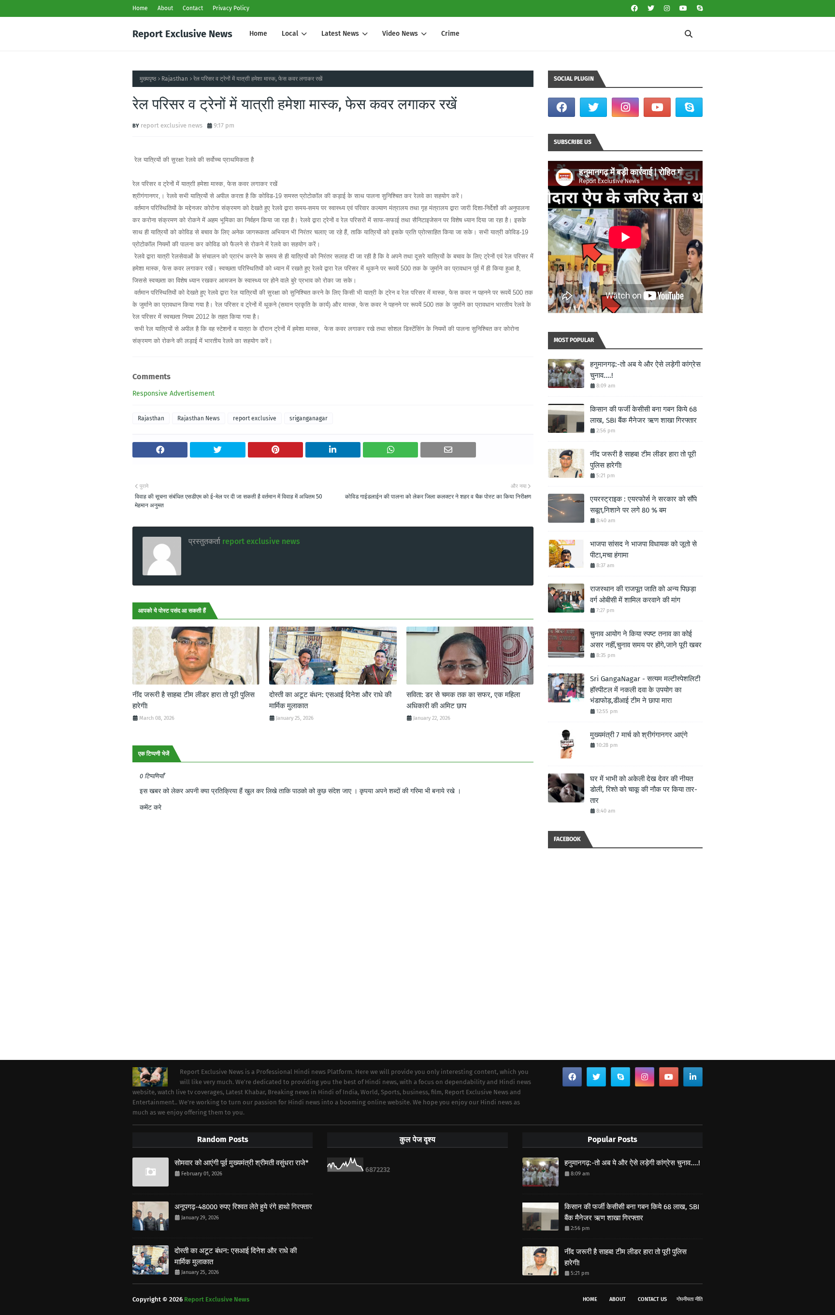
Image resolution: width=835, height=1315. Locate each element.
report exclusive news (171, 125)
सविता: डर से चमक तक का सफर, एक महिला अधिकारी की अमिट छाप (463, 700)
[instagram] (667, 8)
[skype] (698, 8)
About (165, 8)
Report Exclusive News (182, 34)
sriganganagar (308, 418)
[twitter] (651, 8)
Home (140, 8)
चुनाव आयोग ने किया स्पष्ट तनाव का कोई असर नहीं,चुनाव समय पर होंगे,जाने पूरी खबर (646, 639)
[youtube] (683, 8)
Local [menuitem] (290, 33)
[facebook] (634, 8)
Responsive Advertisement (173, 393)
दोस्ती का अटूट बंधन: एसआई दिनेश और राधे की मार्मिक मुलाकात (330, 700)
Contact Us (652, 1299)
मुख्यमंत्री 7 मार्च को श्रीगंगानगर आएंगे (639, 734)
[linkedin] (693, 1076)
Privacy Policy (231, 8)
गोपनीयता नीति (690, 1299)
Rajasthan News (198, 418)
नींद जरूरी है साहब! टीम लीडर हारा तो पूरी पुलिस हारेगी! (193, 700)
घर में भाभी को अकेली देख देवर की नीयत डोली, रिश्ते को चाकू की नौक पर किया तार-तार (643, 789)
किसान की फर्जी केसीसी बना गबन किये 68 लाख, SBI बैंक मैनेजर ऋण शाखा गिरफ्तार (643, 415)
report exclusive (254, 418)
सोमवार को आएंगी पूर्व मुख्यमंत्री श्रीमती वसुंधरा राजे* (241, 1162)
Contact (193, 8)
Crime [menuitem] (450, 33)
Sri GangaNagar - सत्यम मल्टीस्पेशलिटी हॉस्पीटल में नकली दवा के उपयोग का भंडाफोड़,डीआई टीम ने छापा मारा (645, 689)
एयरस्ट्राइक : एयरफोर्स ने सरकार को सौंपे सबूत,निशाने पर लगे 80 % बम (643, 505)
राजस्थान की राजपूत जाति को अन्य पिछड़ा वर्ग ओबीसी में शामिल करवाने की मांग (643, 594)
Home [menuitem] (258, 33)
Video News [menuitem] (400, 33)
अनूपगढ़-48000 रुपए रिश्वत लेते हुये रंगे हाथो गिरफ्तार (243, 1206)
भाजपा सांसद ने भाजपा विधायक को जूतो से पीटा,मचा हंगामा (643, 549)
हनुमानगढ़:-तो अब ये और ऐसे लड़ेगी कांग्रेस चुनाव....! (645, 370)
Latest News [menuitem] (340, 33)
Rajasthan (174, 78)
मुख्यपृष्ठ (148, 78)
